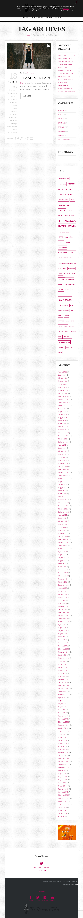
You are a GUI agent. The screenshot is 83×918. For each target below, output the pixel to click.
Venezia (14, 130)
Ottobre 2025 (63, 402)
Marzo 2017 (62, 713)
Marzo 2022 (62, 530)
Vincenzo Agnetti (64, 342)
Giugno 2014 (62, 813)
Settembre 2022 (63, 512)
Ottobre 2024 (63, 439)
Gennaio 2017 (63, 719)
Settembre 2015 (63, 768)
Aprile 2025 (62, 421)
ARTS (60, 115)
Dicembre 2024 (63, 433)
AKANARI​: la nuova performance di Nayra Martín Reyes (65, 79)
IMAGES (61, 135)
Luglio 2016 (62, 737)
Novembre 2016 (63, 725)
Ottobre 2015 (63, 765)
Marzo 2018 (62, 676)
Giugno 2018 (62, 667)
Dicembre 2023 (63, 469)
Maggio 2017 (62, 707)
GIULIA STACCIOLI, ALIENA (67, 55)
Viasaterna (67, 337)
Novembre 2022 (63, 506)
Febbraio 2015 (63, 789)
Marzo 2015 (62, 786)
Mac (60, 274)
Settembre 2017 (63, 695)
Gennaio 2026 (63, 393)
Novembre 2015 (63, 762)
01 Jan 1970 (41, 870)
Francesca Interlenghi (67, 223)
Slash (9, 127)
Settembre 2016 (63, 731)
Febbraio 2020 (63, 606)
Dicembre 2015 (63, 758)
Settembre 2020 (63, 585)
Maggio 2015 (62, 780)
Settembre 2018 (63, 658)
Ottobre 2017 (63, 692)
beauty (71, 189)
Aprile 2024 (62, 457)
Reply (34, 867)
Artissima (62, 184)
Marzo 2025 (62, 424)
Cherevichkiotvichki (13, 99)
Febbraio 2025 (63, 427)
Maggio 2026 (62, 381)
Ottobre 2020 (63, 582)
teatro (71, 326)
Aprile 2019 (62, 637)
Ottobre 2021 (63, 545)
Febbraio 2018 (63, 679)
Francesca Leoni (64, 232)
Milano (69, 295)
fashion (62, 210)
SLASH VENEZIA (35, 78)
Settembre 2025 (63, 405)
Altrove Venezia (64, 179)
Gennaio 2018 (63, 682)
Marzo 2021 (62, 567)
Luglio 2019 (62, 628)
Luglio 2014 (62, 810)
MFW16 (67, 290)
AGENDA (61, 110)
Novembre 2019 (63, 615)
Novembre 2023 (63, 472)
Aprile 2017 (62, 710)
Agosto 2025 (62, 408)
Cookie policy (41, 891)
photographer (63, 305)
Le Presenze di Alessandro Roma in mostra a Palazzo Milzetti (66, 89)
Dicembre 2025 (63, 396)
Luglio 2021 (62, 555)
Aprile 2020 (62, 600)
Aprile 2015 (62, 783)
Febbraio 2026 (63, 390)
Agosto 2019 (62, 625)
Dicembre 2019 (63, 612)
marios (11, 118)
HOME (33, 18)
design (72, 200)
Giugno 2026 (62, 378)
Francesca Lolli (66, 237)
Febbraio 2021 (63, 570)
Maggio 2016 (62, 743)
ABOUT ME (58, 18)
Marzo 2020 (62, 603)
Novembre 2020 (63, 579)
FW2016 (67, 242)
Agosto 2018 (62, 661)
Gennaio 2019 (63, 646)
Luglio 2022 (62, 518)
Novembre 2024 (63, 436)
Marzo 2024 (62, 460)
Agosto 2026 (62, 372)
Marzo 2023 (62, 494)
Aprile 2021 (62, 564)
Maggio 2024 (62, 454)
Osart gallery (65, 300)
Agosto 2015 (62, 771)
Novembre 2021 (63, 542)
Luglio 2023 (62, 481)
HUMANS (61, 131)
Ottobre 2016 (63, 728)
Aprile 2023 (62, 491)
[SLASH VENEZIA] (29, 56)
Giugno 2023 (62, 485)
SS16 (60, 326)
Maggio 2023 (62, 488)
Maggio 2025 (62, 418)
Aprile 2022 (62, 527)
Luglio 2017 (62, 701)
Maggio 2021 (62, 561)
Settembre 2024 (63, 442)
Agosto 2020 (62, 588)
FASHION (14, 90)
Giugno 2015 (62, 777)
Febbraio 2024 (63, 463)
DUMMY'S (61, 123)
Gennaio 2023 (63, 500)
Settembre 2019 (63, 621)
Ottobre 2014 (63, 801)
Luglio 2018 (62, 664)
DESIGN (61, 119)
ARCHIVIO (41, 18)
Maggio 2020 (62, 597)
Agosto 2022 (62, 515)
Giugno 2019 (62, 631)
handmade (71, 268)
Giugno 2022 (62, 521)
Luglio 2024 (62, 448)
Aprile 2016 (62, 746)
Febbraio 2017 (63, 716)
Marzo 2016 (62, 749)
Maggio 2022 (62, 524)
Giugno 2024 (62, 451)
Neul (15, 118)
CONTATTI (49, 18)
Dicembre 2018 (63, 649)
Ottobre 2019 (63, 618)
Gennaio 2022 (63, 536)
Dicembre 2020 (63, 576)
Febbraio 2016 (63, 752)
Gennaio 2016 (63, 755)
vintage (61, 347)
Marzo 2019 (62, 640)
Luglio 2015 (62, 774)
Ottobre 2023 (63, 475)
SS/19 (72, 321)
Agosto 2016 (62, 734)
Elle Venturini (64, 205)
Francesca (30, 73)
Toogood (14, 127)
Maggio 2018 (62, 670)
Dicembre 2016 (63, 722)
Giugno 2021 (62, 558)
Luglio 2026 (62, 375)
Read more (27, 96)
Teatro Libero (63, 331)
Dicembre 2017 (63, 685)
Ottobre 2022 (63, 509)
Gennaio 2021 (63, 573)
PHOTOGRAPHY (63, 140)
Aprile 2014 (62, 816)
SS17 (65, 326)
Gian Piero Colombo (65, 258)
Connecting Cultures (65, 194)
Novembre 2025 (63, 399)
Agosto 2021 (62, 551)
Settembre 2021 (63, 548)
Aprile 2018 (62, 673)
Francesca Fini (69, 215)
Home (28, 35)
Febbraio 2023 (63, 497)
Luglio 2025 (62, 411)
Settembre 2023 (63, 478)
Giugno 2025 (62, 414)
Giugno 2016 (62, 740)
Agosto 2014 (62, 807)
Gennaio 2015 (63, 792)
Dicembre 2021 (63, 539)
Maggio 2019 (62, 634)
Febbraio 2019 (63, 643)
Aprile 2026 (62, 384)
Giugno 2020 (62, 594)
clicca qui (66, 9)
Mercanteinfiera (69, 284)
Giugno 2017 (62, 704)
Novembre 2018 (63, 652)
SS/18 (67, 321)
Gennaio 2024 (63, 466)
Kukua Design (74, 884)
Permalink (14, 133)
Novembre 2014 (63, 798)
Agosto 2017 (62, 698)
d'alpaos (14, 108)
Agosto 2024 (62, 445)
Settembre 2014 (63, 804)
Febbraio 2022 (63, 533)
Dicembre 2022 (63, 503)
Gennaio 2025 (63, 430)
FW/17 (61, 242)
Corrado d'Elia (63, 200)
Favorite (47, 867)
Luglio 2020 (62, 591)
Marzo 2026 (62, 387)
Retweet (40, 867)
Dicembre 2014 (63, 795)
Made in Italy (69, 274)
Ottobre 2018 (63, 655)
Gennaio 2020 (63, 609)
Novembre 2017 (63, 688)
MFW (61, 289)
